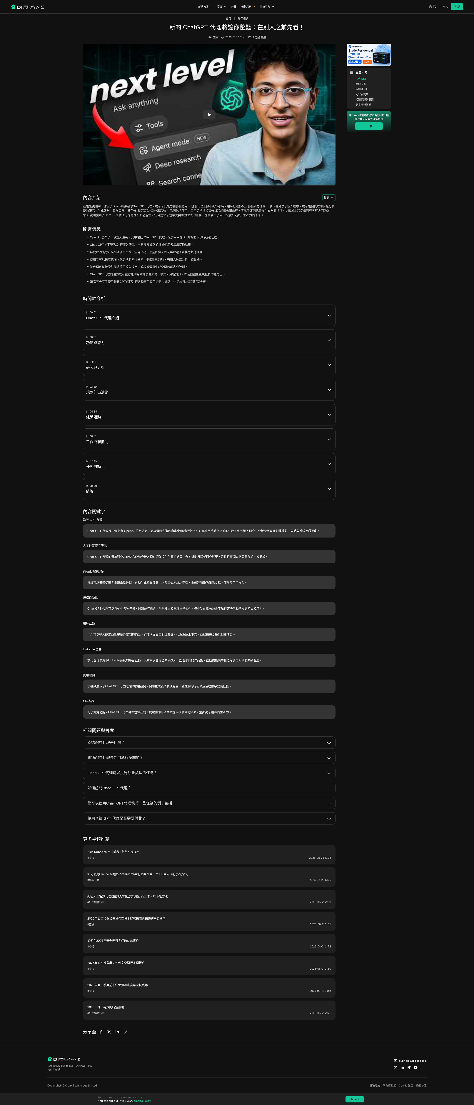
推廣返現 (246, 6)
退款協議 (421, 1085)
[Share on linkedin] (402, 1067)
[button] (435, 7)
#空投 (90, 857)
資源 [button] (219, 6)
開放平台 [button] (265, 6)
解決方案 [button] (203, 6)
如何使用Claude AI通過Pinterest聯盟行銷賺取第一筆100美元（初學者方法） (138, 874)
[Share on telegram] (409, 1067)
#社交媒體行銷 (96, 902)
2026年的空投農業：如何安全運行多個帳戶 (116, 963)
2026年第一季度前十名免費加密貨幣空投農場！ (119, 985)
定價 (233, 6)
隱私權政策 (389, 1085)
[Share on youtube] (416, 1067)
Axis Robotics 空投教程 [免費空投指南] (113, 852)
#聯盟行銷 (93, 879)
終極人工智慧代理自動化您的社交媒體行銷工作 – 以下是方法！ (129, 896)
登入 (445, 6)
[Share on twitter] (396, 1067)
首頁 (228, 18)
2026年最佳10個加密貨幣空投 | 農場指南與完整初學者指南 (126, 918)
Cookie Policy (142, 1100)
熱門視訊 (243, 18)
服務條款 (375, 1085)
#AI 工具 (213, 37)
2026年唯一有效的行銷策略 (105, 1007)
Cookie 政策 (406, 1085)
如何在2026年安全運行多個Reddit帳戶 (113, 940)
